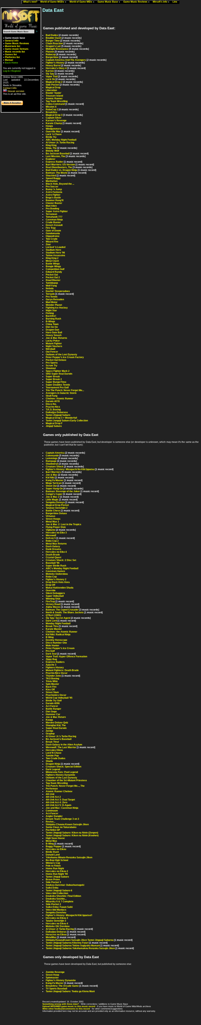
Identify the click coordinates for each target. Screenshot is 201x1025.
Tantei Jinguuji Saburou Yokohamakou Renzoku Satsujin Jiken (80, 948)
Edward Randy (54, 272)
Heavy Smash (53, 335)
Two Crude (52, 239)
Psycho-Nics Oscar (57, 673)
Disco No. (51, 404)
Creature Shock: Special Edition (63, 766)
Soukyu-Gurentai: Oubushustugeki (65, 885)
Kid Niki (50, 477)
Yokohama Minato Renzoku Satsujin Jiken (69, 857)
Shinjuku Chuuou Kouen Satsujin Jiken (67, 824)
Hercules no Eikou (56, 849)
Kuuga (49, 719)
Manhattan (52, 181)
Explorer (50, 159)
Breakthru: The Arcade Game (62, 985)
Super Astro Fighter (57, 211)
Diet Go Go (52, 327)
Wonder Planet (54, 305)
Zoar (48, 244)
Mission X (51, 106)
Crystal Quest (53, 557)
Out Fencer (52, 351)
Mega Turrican (54, 483)
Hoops (49, 126)
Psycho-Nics (53, 406)
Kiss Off (50, 689)
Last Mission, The (55, 156)
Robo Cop (51, 576)
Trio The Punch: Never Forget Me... (65, 390)
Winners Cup (53, 863)
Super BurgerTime (56, 382)
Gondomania (53, 233)
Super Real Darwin (56, 728)
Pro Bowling (52, 208)
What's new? (31, 1)
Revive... (50, 821)
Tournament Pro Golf (57, 387)
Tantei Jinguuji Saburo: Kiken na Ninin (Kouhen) (72, 835)
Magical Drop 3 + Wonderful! (61, 417)
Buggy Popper (54, 846)
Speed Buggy (53, 178)
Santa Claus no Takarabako (61, 827)
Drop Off (50, 585)
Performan (52, 788)
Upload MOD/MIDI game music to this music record (68, 1006)
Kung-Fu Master (55, 983)
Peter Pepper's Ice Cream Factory (65, 357)
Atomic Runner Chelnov (59, 791)
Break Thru (52, 626)
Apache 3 (51, 664)
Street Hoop (52, 974)
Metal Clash (52, 261)
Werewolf (51, 535)
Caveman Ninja (54, 219)
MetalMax (51, 937)
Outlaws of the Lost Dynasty (61, 354)
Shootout (51, 368)
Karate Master (54, 629)
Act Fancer (52, 706)
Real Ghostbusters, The (59, 167)
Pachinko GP (53, 830)
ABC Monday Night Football (61, 139)
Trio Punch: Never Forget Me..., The (65, 786)
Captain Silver (53, 117)
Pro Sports (52, 362)
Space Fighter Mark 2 (57, 371)
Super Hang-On (54, 488)
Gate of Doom (53, 230)
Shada (49, 761)
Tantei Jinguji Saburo (57, 876)
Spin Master (52, 684)
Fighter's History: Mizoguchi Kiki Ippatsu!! (69, 915)
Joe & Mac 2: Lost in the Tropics (63, 524)
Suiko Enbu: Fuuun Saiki (59, 907)
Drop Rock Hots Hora (58, 582)
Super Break (53, 376)
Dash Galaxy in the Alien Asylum (64, 744)
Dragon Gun (52, 329)
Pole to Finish (53, 865)
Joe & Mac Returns (56, 338)
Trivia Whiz (52, 681)
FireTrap (50, 601)
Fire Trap (51, 228)
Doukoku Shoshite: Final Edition (63, 896)
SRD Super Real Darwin (59, 373)
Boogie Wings (53, 266)
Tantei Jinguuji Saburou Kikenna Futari (67, 942)
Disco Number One (56, 642)
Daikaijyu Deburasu (57, 412)
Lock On (50, 79)
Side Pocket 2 (53, 904)
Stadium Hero (53, 250)
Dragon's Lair (53, 46)
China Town (52, 324)
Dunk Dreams (53, 549)
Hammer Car (53, 714)
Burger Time (53, 40)
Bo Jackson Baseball (57, 153)
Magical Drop (53, 87)
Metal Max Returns (56, 543)
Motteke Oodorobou (57, 574)
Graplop (50, 733)
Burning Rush (53, 318)
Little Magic (52, 499)
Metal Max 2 (52, 521)
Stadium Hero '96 (55, 252)
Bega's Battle (53, 197)
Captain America (55, 452)
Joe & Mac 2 (52, 496)
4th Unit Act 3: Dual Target (60, 799)
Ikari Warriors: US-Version (60, 164)
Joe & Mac (52, 474)
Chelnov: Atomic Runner (59, 398)
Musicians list (12, 46)
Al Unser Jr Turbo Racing (60, 929)
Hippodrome (52, 236)
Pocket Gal (52, 274)
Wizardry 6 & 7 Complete (59, 901)
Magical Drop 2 (54, 82)
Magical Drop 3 (54, 115)
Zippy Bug (51, 659)
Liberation (51, 90)
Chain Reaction (54, 43)
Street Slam (52, 692)
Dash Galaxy (53, 546)
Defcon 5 (51, 538)
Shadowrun (52, 463)
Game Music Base (108, 1)
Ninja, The (51, 148)
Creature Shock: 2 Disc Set (61, 560)
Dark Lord (51, 620)
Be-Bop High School (57, 860)
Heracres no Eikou (56, 934)
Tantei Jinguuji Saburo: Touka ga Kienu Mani (70, 991)
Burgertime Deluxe (56, 513)
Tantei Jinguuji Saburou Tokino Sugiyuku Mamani (73, 945)
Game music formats (16, 49)
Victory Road (53, 604)
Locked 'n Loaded (55, 247)
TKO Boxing (52, 678)
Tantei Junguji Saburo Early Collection (67, 420)
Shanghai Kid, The (56, 725)
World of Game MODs (52, 1)
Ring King (51, 145)
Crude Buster (53, 222)
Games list (11, 54)
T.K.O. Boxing (53, 409)
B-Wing (50, 843)
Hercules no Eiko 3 (56, 532)
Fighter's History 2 (56, 579)
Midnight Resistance (57, 49)
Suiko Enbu (52, 887)
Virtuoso (50, 516)
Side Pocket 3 (53, 882)
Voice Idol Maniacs (56, 909)
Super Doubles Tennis (58, 384)
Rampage (51, 461)
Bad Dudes (52, 35)
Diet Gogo (51, 711)
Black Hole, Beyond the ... (60, 183)
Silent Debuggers (55, 593)
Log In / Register (12, 71)
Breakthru (51, 112)
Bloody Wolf (52, 150)
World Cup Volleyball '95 (59, 697)
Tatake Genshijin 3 (56, 920)
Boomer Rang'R (55, 200)
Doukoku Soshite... (56, 898)
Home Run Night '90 (57, 874)
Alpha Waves (53, 607)
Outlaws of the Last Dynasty (61, 777)
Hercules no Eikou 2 (57, 871)
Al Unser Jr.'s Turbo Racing (61, 736)
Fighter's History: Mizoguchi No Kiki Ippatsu (70, 469)
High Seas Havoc (55, 838)
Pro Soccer (52, 186)
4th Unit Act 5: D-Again (58, 805)
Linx (176, 1)
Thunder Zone (53, 675)
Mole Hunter (52, 645)
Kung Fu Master (54, 480)
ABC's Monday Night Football (62, 568)
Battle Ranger (53, 708)
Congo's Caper (54, 494)
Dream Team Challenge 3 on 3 (62, 819)
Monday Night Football (58, 623)
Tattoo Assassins (55, 255)
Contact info (9, 88)
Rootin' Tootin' (53, 93)
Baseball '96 (52, 563)
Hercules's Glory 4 (56, 68)
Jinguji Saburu (54, 426)
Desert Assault (54, 225)
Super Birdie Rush (56, 565)
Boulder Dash (53, 38)
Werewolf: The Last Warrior (61, 747)
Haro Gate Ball (54, 332)
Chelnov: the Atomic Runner (61, 631)
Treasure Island (54, 95)
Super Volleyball (55, 596)
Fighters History (55, 667)
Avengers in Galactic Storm (61, 393)
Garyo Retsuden (55, 299)
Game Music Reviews (135, 1)
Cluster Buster (54, 203)
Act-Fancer (52, 813)
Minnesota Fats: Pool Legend (62, 772)
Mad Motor (52, 302)
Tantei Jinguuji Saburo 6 (59, 890)
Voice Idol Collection (57, 893)
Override (51, 590)
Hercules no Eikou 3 (57, 918)
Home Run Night (55, 868)
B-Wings (50, 321)
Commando (52, 455)
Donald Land (53, 854)
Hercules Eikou (54, 750)
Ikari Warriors (53, 472)
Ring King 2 (52, 258)
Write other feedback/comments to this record (66, 1009)
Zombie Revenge (55, 972)
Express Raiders (55, 662)
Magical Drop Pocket (57, 505)
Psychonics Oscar (56, 695)
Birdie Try (51, 137)
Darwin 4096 (53, 703)
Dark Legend (53, 769)
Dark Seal (51, 653)
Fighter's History (55, 62)
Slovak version (15, 91)
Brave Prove (53, 879)
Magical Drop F (54, 423)
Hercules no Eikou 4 (57, 923)
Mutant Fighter (54, 343)
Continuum (52, 810)
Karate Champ (54, 123)
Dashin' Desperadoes (58, 291)
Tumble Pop (52, 755)
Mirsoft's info (160, 1)
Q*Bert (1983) (53, 615)
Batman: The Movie (56, 172)
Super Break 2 (54, 379)
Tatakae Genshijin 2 (57, 508)
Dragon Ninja (53, 764)
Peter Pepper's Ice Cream (60, 648)
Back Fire (51, 686)
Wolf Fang (51, 285)
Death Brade (53, 554)
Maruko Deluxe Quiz (57, 722)
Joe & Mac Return (56, 717)
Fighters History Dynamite (60, 775)
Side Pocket (52, 84)
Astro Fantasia (54, 192)
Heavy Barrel (53, 65)
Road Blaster (53, 280)
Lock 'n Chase (54, 134)
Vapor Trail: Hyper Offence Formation (66, 656)
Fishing (50, 313)
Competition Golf (55, 269)
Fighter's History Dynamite (61, 980)
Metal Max (51, 841)
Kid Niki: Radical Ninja (58, 634)
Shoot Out (51, 485)
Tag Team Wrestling (57, 101)
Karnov (50, 71)
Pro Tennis (52, 296)
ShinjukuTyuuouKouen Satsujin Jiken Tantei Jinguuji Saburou (79, 940)
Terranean (51, 214)
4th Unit (50, 794)
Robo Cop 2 (52, 541)
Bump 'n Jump (54, 189)
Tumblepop (52, 283)
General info (11, 40)
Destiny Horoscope (56, 640)
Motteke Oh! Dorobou (57, 926)
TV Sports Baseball (56, 988)
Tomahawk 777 (54, 216)
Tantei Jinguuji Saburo (58, 415)
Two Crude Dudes (55, 758)
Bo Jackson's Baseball (58, 739)
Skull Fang (51, 395)
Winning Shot (53, 598)
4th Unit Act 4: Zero (56, 802)
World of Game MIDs (81, 1)
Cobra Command (55, 104)
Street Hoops (53, 519)
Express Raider (54, 161)
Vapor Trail (52, 76)
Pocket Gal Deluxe (56, 360)
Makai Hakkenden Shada (59, 587)
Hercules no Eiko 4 (56, 552)
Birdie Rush (52, 852)
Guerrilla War (53, 131)
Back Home (11, 62)
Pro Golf (50, 651)
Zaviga (49, 730)
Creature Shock (54, 466)
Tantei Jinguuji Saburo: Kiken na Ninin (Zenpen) (72, 832)
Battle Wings (53, 263)
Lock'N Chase (53, 752)
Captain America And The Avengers (66, 60)
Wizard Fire (52, 241)
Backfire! (51, 316)
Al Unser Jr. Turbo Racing (60, 142)
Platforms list (12, 57)
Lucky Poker (53, 340)
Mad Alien (51, 205)
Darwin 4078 (53, 401)
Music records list (15, 51)
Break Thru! (52, 741)
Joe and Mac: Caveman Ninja (62, 808)
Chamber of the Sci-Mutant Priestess (66, 780)
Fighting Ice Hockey (57, 307)
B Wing (50, 637)
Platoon (50, 51)
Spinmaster (52, 977)
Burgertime (52, 57)
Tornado (50, 294)
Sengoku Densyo (55, 502)
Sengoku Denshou (56, 912)
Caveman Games (55, 571)
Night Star (51, 310)
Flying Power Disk (56, 527)
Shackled (51, 175)
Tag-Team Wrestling (57, 783)
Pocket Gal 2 (53, 277)
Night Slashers (54, 346)
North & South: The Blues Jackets (65, 612)
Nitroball (50, 349)
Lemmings (52, 458)
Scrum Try (51, 365)
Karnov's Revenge (56, 120)
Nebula (50, 288)
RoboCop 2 (52, 109)
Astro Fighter (53, 194)
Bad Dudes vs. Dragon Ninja (61, 170)
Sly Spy (50, 73)
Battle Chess (53, 510)
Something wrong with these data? (60, 1004)
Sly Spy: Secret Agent (58, 618)
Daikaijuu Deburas (56, 931)
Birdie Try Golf (54, 700)
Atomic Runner (54, 98)
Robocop (51, 54)
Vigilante (50, 530)
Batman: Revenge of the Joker (63, 491)
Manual (9, 60)
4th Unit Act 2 (53, 797)
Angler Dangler (54, 816)
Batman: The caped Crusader (62, 609)
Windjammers (53, 128)
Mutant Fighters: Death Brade (62, 670)
